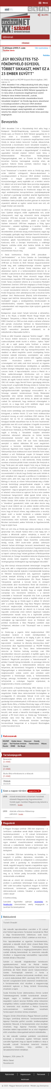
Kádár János (17, 741)
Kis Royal (21, 746)
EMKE (13, 746)
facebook (41, 8)
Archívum (25, 1079)
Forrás (6, 767)
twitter (35, 8)
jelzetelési (38, 901)
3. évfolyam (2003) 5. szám (14, 48)
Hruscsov (27, 741)
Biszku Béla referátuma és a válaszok (18, 774)
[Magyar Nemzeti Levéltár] (8, 11)
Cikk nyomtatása (41, 48)
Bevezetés (7, 760)
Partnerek (41, 1074)
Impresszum (25, 1074)
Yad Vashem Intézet (18, 743)
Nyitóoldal (9, 1074)
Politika (46, 55)
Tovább (20, 805)
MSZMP (6, 741)
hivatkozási (7, 904)
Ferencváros (34, 743)
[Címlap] (15, 31)
